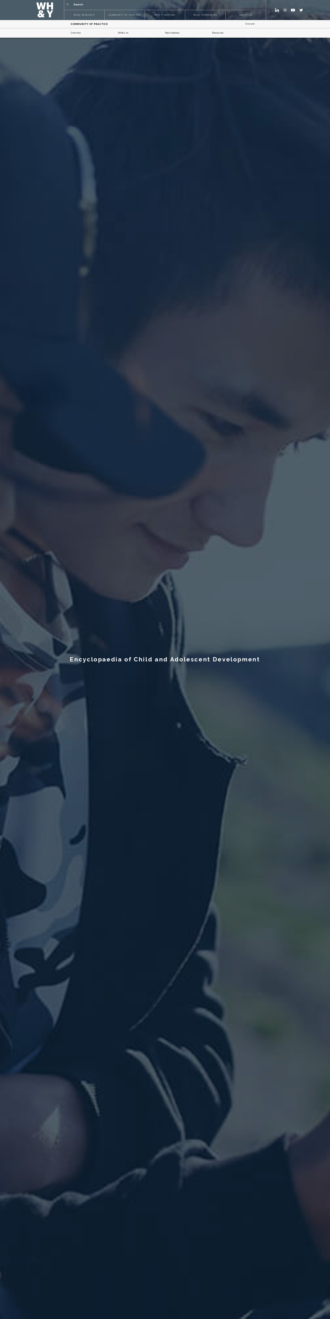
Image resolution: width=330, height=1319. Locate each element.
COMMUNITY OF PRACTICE (124, 15)
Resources (218, 33)
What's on (123, 33)
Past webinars (172, 33)
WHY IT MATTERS (164, 15)
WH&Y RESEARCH (84, 15)
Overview (76, 33)
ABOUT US (245, 15)
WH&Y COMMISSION (205, 15)
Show (249, 24)
